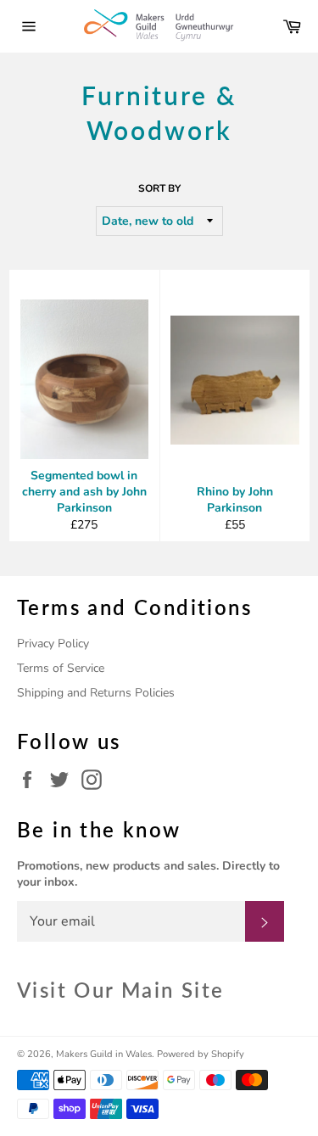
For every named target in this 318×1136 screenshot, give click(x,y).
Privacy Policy (53, 643)
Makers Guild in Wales (104, 1054)
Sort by (159, 188)
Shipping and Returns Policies (96, 693)
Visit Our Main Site (121, 989)
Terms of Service (60, 668)
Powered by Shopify (200, 1054)
